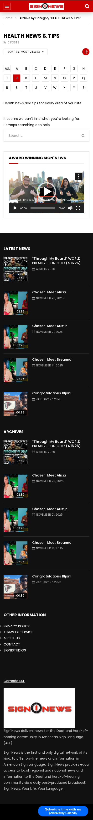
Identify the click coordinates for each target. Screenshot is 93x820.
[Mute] (70, 208)
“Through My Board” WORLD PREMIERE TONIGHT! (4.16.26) (56, 260)
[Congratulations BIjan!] (15, 404)
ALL (7, 68)
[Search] (87, 6)
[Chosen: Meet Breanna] (15, 370)
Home (8, 18)
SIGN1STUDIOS (15, 650)
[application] (46, 192)
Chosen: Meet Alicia (49, 292)
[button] (46, 191)
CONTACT (12, 644)
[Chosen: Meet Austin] (15, 337)
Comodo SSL (14, 680)
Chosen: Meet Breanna (52, 359)
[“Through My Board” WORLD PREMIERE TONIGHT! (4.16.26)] (15, 269)
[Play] (15, 208)
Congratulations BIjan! (51, 393)
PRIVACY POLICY (17, 626)
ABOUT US (12, 638)
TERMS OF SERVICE (18, 632)
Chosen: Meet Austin (49, 325)
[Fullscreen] (78, 208)
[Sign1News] (46, 6)
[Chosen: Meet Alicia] (15, 303)
